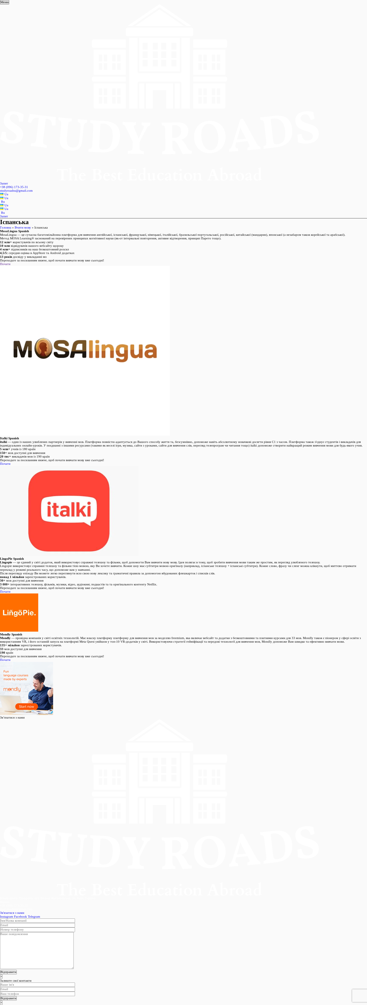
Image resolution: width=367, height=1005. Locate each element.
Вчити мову (23, 227)
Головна (5, 227)
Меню (4, 2)
